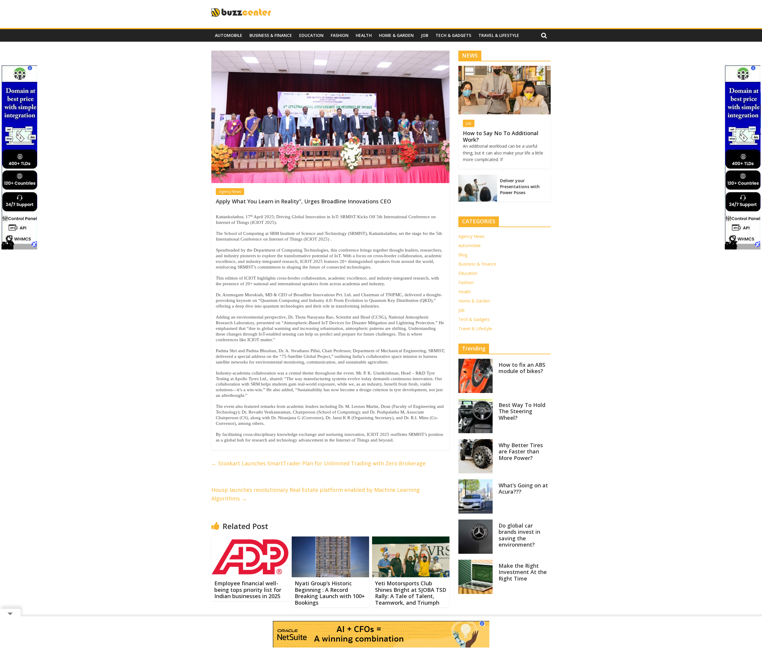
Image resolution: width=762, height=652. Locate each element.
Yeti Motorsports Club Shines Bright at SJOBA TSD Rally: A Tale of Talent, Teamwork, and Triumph (410, 593)
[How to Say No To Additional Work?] (504, 69)
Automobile (228, 35)
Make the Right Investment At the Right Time (523, 572)
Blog (462, 255)
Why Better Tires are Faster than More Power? (521, 451)
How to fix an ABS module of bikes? (522, 368)
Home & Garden (396, 35)
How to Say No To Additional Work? (500, 136)
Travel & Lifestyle (498, 35)
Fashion (340, 35)
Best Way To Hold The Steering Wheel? (522, 411)
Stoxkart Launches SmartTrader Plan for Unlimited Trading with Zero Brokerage (318, 463)
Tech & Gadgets (453, 35)
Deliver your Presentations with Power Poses (520, 186)
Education (311, 35)
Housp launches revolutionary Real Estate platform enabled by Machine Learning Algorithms (315, 494)
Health (364, 35)
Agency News (230, 191)
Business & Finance (270, 35)
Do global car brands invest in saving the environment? (519, 535)
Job (424, 35)
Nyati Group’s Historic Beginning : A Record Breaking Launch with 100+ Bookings (330, 593)
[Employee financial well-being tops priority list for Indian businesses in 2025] (250, 540)
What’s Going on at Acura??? (523, 488)
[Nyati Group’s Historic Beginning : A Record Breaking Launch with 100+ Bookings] (330, 540)
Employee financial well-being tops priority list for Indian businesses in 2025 (247, 590)
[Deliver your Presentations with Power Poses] (477, 178)
